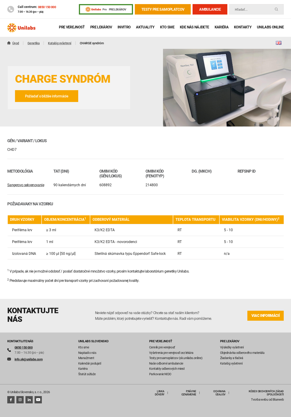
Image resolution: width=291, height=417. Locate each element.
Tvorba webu (259, 399)
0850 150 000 (47, 7)
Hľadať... (241, 9)
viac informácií (265, 315)
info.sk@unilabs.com (29, 359)
